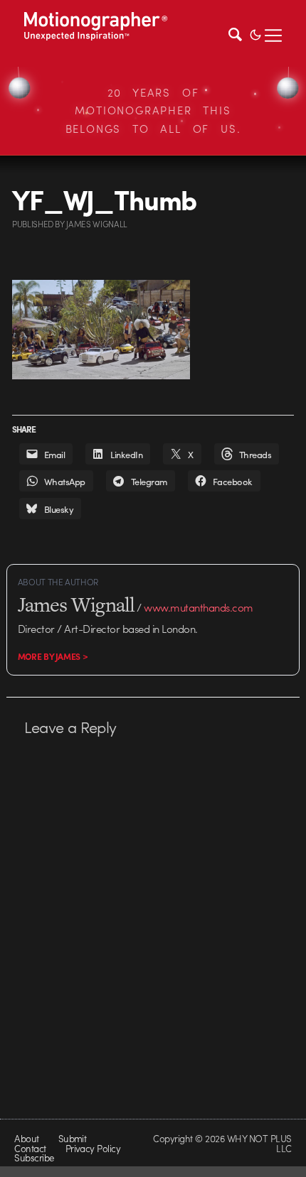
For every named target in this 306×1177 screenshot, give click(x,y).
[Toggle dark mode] (255, 33)
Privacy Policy (93, 1148)
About (26, 1138)
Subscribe (33, 1157)
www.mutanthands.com (198, 607)
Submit (72, 1138)
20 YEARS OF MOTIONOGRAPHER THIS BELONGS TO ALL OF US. (153, 110)
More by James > (53, 656)
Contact (30, 1148)
